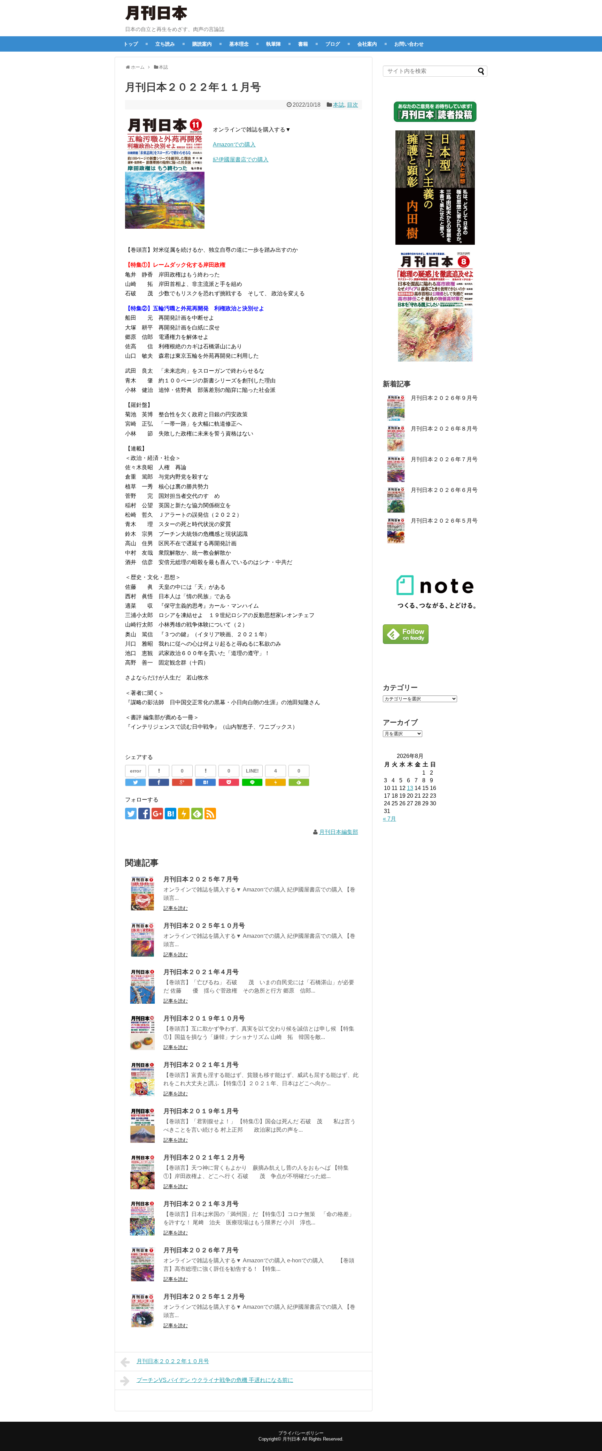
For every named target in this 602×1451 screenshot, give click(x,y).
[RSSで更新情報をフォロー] (210, 813)
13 (410, 788)
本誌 (338, 105)
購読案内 (202, 43)
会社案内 (367, 43)
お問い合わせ (409, 43)
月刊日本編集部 (338, 832)
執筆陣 (273, 43)
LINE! (252, 771)
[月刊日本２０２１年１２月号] (142, 1171)
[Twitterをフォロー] (131, 813)
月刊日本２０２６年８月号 (444, 429)
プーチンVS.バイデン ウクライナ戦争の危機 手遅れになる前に (215, 1380)
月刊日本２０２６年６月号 (444, 490)
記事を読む (175, 908)
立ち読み (165, 43)
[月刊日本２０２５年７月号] (142, 893)
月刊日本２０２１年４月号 (201, 971)
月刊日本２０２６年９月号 (444, 398)
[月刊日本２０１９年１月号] (142, 1125)
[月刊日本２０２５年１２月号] (142, 1310)
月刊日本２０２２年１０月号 (173, 1361)
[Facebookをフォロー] (144, 813)
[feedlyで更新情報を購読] (197, 813)
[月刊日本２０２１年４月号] (142, 986)
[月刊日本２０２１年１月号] (142, 1079)
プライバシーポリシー (301, 1433)
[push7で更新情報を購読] (184, 813)
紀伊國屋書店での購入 (241, 159)
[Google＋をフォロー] (157, 813)
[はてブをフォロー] (170, 813)
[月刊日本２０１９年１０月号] (142, 1032)
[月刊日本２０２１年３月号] (142, 1218)
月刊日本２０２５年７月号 (201, 879)
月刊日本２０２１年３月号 (201, 1203)
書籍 (303, 43)
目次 (352, 105)
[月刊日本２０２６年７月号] (142, 1264)
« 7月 (389, 819)
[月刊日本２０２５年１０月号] (142, 939)
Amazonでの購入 (234, 144)
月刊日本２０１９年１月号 (201, 1111)
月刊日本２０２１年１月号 (201, 1064)
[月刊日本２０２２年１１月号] (205, 782)
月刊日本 (292, 1439)
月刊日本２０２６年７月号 (201, 1250)
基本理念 (239, 43)
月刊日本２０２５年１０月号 (204, 925)
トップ (130, 43)
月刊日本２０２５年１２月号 (204, 1296)
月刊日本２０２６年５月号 (444, 521)
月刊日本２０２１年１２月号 (204, 1157)
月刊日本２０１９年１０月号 (204, 1018)
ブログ (332, 43)
